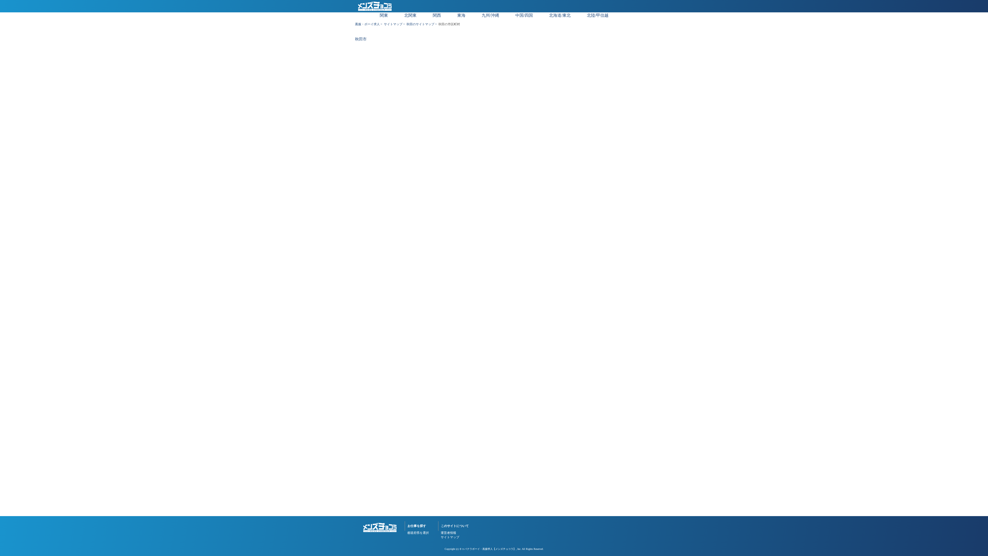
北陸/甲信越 (597, 15)
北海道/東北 (560, 15)
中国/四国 (524, 15)
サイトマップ (393, 24)
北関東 (410, 15)
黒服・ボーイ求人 (367, 24)
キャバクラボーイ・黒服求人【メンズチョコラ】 (487, 549)
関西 (437, 15)
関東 (384, 15)
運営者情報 (448, 533)
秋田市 (361, 39)
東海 (461, 15)
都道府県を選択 (418, 533)
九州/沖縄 (490, 15)
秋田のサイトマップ (420, 24)
